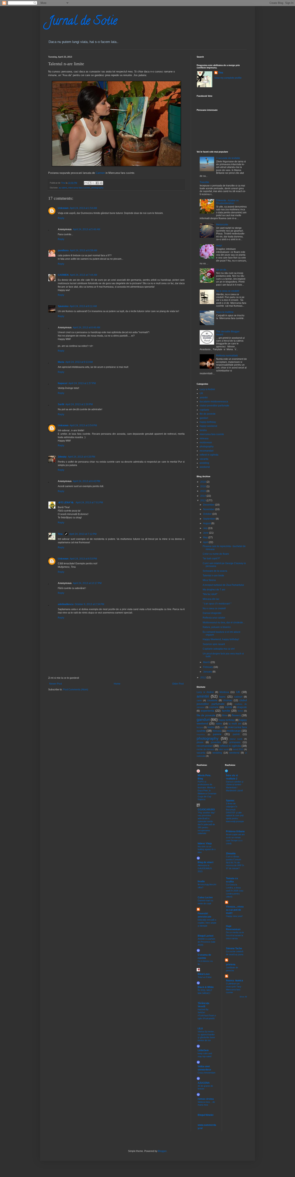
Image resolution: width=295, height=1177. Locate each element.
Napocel (62, 383)
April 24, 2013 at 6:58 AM (83, 250)
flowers (236, 715)
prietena (230, 964)
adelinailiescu (65, 604)
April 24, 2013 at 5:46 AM (86, 229)
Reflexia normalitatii (227, 355)
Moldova (224, 692)
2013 (203, 500)
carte (199, 700)
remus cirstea (206, 1099)
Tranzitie (204, 182)
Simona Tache (234, 948)
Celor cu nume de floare (216, 553)
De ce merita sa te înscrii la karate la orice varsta (235, 935)
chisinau (227, 700)
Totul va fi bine (205, 977)
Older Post (178, 683)
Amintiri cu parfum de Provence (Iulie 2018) (206, 942)
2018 (203, 481)
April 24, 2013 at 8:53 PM (83, 558)
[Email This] (86, 183)
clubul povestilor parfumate (214, 405)
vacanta (204, 459)
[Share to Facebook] (97, 183)
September (209, 518)
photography (97, 187)
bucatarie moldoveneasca (214, 401)
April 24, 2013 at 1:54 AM (83, 208)
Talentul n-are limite (213, 575)
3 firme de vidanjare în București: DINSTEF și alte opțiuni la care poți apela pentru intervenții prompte (235, 812)
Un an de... (222, 269)
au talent (63, 187)
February (208, 667)
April (206, 542)
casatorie (212, 700)
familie (226, 710)
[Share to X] (94, 183)
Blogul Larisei (205, 935)
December (209, 504)
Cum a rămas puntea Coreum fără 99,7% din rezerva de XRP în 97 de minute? (235, 862)
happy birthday (208, 422)
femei (240, 711)
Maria (61, 362)
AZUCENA (204, 1082)
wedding (204, 463)
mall (222, 727)
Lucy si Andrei (207, 389)
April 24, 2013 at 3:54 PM (83, 425)
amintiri (204, 397)
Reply (61, 218)
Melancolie (222, 224)
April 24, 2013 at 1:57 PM (82, 383)
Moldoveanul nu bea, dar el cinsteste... (224, 622)
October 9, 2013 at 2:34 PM (89, 604)
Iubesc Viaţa (205, 843)
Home (117, 683)
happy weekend (208, 426)
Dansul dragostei (212, 613)
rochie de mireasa (205, 749)
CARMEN (63, 275)
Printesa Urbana (235, 831)
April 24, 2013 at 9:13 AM (79, 362)
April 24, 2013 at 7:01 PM (89, 502)
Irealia (201, 881)
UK (201, 393)
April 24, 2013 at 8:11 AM (83, 306)
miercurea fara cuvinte (79, 187)
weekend (205, 467)
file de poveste (208, 413)
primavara (234, 742)
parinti (236, 734)
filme (224, 715)
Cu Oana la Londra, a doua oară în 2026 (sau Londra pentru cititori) (234, 890)
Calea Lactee (205, 897)
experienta (207, 710)
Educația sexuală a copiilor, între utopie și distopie (207, 923)
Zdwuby (62, 456)
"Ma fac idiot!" (210, 594)
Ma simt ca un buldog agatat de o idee (207, 849)
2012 (203, 677)
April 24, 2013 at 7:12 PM (83, 534)
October (207, 514)
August (207, 523)
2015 (203, 491)
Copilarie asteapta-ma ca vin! (219, 648)
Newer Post (55, 683)
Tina (60, 534)
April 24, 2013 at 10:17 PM (87, 583)
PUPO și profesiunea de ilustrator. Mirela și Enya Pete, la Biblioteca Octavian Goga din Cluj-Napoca (207, 790)
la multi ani (235, 723)
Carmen (100, 172)
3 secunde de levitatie (228, 158)
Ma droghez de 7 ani (214, 589)
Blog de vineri (205, 862)
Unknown (63, 208)
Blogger (162, 1151)
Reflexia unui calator (214, 617)
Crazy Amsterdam (206, 1072)
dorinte (228, 707)
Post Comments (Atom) (75, 689)
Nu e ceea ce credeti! (227, 291)
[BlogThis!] (90, 183)
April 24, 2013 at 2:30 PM (79, 404)
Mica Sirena (209, 580)
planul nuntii (236, 739)
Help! (219, 245)
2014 (203, 495)
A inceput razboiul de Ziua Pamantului (223, 585)
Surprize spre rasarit (214, 644)
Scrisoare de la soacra (215, 571)
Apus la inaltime (225, 312)
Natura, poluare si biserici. (217, 627)
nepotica (201, 734)
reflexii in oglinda (209, 454)
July (205, 528)
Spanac (230, 800)
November (209, 509)
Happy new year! (234, 916)
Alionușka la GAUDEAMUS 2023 (205, 868)
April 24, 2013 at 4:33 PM (81, 456)
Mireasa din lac (211, 599)
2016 (203, 486)
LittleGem (203, 1050)
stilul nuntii (224, 749)
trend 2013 (238, 749)
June (206, 532)
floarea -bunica (234, 980)
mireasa (204, 438)
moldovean (206, 442)
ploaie (200, 742)
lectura (200, 727)
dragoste (242, 707)
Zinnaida (231, 853)
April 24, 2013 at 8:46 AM (86, 327)
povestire (216, 742)
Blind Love (204, 974)
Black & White (206, 987)
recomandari (207, 450)
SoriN (61, 404)
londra (203, 430)
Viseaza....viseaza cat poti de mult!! (235, 910)
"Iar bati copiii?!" (211, 558)
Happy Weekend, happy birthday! (221, 639)
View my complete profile (228, 77)
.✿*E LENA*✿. (66, 502)
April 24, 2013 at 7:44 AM (83, 275)
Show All (243, 997)
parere (217, 734)
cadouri (238, 696)
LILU (200, 1028)
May (205, 537)
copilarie (204, 409)
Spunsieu (63, 306)
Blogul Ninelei (205, 1115)
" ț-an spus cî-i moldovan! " (217, 603)
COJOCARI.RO (206, 809)
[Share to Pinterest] (101, 183)
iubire (219, 723)
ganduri (204, 418)
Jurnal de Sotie (82, 21)
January (208, 671)
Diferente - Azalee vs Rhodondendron (227, 202)
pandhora (63, 250)
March (207, 662)
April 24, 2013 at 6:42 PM (86, 481)
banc (222, 696)
